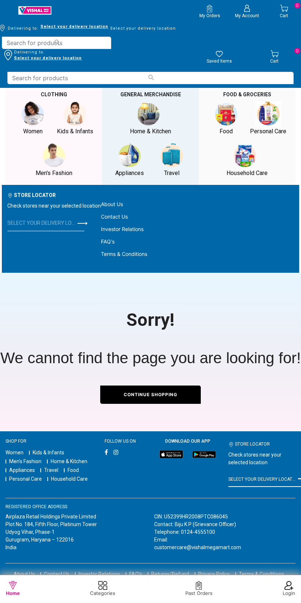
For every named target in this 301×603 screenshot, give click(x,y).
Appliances (22, 470)
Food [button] (226, 131)
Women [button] (33, 131)
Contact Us (114, 216)
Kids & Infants (48, 452)
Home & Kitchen (69, 461)
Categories (102, 593)
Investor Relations (122, 229)
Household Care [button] (247, 173)
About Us (112, 204)
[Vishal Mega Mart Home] (34, 10)
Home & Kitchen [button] (150, 131)
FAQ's (108, 241)
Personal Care (25, 479)
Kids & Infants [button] (75, 131)
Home (13, 593)
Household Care (69, 479)
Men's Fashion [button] (54, 173)
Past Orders (199, 593)
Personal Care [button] (268, 131)
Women (14, 452)
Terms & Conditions (124, 254)
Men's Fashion (25, 461)
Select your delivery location (74, 26)
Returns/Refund (170, 574)
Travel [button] (171, 173)
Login (289, 593)
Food (73, 470)
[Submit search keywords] (57, 42)
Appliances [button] (129, 173)
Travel (51, 470)
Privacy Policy (214, 574)
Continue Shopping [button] (150, 394)
